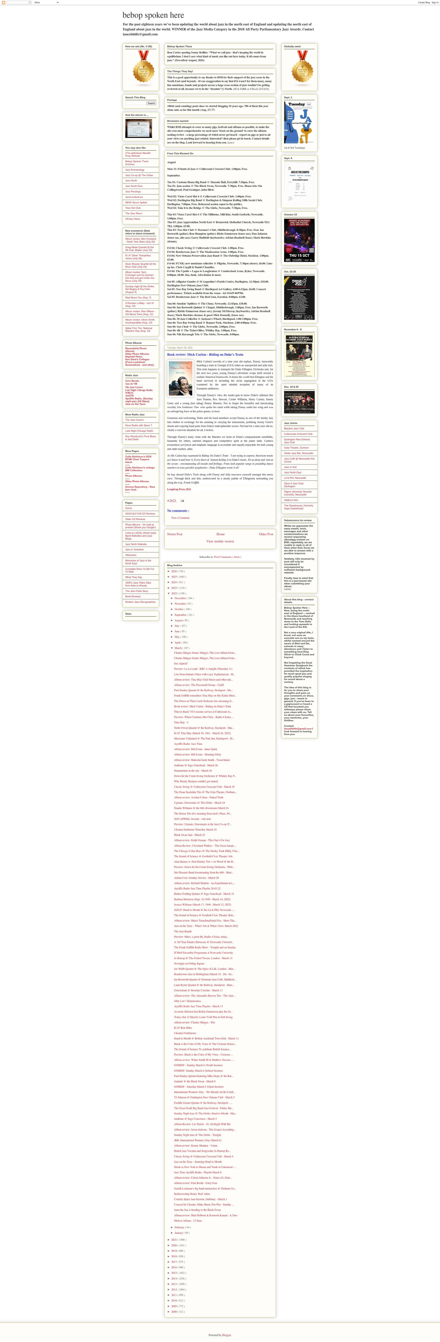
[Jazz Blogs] (302, 86)
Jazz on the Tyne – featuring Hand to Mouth (198, 1161)
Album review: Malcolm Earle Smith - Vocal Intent (202, 760)
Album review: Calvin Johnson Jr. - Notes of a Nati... (203, 1177)
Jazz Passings (133, 191)
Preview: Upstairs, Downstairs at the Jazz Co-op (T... (203, 824)
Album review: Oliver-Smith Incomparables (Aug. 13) (140, 321)
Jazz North (131, 180)
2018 (174, 1256)
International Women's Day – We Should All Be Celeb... (204, 1092)
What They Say (133, 577)
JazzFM (129, 395)
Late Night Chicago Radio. (139, 390)
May (177, 636)
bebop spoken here (153, 14)
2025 (174, 576)
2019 (174, 1251)
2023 (174, 587)
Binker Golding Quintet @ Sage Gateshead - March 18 (204, 893)
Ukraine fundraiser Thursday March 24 (195, 829)
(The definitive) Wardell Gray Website (137, 154)
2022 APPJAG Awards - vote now (192, 819)
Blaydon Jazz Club (294, 428)
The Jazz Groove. (134, 387)
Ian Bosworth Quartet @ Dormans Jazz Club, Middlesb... (205, 979)
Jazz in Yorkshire (134, 549)
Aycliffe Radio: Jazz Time (188, 743)
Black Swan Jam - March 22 (189, 834)
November (180, 603)
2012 (174, 1289)
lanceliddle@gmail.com (297, 728)
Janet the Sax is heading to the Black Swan (197, 1209)
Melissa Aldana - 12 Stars (188, 1220)
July (177, 625)
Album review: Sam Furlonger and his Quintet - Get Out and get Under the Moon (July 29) (140, 276)
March (178, 648)
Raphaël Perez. (134, 356)
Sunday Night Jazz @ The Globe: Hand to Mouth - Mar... (205, 1113)
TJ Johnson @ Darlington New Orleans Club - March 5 (204, 1097)
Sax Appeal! (181, 663)
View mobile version (220, 541)
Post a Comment (180, 517)
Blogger (226, 1335)
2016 (174, 1267)
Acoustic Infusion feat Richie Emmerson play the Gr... (203, 1011)
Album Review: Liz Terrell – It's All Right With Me (202, 1124)
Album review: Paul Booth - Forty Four (195, 1183)
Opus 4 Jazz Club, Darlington (294, 485)
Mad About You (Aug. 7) (138, 297)
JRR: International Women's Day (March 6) (197, 1140)
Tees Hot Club (133, 207)
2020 (174, 1245)
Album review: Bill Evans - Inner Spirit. (196, 749)
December (180, 598)
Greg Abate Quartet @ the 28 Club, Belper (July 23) (139, 248)
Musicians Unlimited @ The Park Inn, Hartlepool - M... (204, 738)
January (179, 1232)
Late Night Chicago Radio (139, 430)
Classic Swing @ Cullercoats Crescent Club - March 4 (203, 1156)
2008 (174, 1311)
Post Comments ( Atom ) (227, 557)
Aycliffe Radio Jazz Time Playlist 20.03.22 (197, 888)
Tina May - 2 (181, 722)
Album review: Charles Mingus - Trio (194, 1022)
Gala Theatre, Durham (296, 447)
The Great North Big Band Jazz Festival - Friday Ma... (203, 1108)
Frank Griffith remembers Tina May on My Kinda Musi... (205, 695)
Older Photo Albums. (137, 353)
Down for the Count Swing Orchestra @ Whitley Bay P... (205, 776)
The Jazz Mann (133, 213)
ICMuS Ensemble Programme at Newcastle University (203, 952)
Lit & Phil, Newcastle (295, 477)
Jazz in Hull (290, 467)
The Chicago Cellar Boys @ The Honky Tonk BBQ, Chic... (207, 851)
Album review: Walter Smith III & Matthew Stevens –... (204, 1060)
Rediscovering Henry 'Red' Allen (192, 1193)
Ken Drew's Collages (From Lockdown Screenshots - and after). (139, 362)
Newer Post (174, 534)
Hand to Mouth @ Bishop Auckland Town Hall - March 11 (206, 1038)
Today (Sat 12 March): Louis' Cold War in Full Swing (203, 1017)
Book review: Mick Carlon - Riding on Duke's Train (202, 706)
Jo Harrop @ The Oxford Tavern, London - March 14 (203, 958)
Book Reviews (133, 596)
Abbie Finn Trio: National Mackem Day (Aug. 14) (138, 329)
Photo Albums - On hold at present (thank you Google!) (140, 526)
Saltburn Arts (291, 500)
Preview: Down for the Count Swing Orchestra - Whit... (204, 867)
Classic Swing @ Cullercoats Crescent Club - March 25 (204, 786)
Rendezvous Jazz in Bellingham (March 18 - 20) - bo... (204, 974)
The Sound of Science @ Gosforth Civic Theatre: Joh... (204, 856)
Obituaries (130, 555)
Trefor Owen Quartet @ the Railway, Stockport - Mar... (204, 727)
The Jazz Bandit (183, 931)
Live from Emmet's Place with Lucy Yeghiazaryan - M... (204, 674)
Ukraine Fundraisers (185, 1033)
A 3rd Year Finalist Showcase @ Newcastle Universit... (204, 942)
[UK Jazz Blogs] (143, 86)
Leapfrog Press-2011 (179, 489)
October (179, 609)
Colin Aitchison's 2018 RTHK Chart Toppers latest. (138, 459)
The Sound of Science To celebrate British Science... (202, 1049)
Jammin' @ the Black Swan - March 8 (195, 1081)
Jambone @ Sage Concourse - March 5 (195, 1118)
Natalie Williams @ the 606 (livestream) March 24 (201, 808)
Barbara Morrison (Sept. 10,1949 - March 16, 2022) (202, 899)
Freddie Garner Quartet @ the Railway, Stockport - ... (203, 1102)
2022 (174, 593)
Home (221, 534)
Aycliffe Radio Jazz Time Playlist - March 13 (198, 1006)
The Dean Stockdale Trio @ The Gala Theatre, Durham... (205, 792)
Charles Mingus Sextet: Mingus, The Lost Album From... (205, 652)
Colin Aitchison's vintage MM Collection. (140, 469)
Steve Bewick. (132, 381)
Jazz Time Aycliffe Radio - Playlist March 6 (198, 1172)
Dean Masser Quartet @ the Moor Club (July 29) (140, 265)
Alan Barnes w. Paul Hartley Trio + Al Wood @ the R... (204, 861)
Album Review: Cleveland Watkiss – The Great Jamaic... (205, 845)
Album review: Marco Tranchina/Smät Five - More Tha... (205, 920)
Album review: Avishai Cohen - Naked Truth (198, 797)
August (179, 620)
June (177, 631)
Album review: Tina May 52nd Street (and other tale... (203, 679)
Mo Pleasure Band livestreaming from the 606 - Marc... (204, 872)
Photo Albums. (133, 475)
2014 (174, 1278)
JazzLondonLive (134, 197)
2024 (174, 582)
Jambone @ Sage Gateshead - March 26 (196, 765)
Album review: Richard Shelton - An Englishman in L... (204, 883)
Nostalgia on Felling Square (189, 963)
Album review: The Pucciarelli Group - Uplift (199, 685)
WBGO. (129, 393)
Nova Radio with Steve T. (138, 425)
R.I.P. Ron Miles (183, 1027)
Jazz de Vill (131, 384)
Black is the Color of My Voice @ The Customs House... (205, 1044)
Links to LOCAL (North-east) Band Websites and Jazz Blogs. (140, 535)
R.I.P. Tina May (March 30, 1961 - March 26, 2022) (202, 733)
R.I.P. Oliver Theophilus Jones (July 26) (138, 257)
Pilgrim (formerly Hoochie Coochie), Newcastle (298, 493)
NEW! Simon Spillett (136, 202)
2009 (174, 1306)
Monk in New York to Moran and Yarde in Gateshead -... (205, 1167)
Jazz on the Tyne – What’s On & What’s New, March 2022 (206, 926)
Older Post (266, 534)
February (180, 1227)
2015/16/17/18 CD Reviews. (140, 513)
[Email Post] (181, 500)
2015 (174, 1272)
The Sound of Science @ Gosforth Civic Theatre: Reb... (204, 915)
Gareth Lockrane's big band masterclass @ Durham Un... (205, 1188)
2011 (174, 1295)
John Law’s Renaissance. (187, 1001)
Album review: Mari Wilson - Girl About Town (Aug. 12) (140, 313)
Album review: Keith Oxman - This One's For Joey (202, 840)
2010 (174, 1300)
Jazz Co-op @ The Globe (139, 175)
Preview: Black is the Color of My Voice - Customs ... (203, 1054)
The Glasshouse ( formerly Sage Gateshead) (298, 507)
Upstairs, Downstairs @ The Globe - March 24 (199, 802)
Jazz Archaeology (134, 169)
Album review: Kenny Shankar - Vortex (196, 1145)
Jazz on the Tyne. (135, 404)
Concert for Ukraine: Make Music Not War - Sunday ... (204, 1204)
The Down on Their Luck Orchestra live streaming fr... (203, 701)
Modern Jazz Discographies (140, 601)
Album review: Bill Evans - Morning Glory (197, 754)
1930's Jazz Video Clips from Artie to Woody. (138, 584)
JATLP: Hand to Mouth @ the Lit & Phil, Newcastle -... (204, 910)
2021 (174, 1239)
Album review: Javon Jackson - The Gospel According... (205, 1129)
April (178, 642)
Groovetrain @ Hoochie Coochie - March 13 (198, 990)
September (181, 614)
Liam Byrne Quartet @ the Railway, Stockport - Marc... (204, 985)
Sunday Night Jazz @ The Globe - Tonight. (198, 1135)
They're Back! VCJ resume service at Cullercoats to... (203, 711)
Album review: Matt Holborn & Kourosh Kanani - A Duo (205, 1215)
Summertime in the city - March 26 (193, 770)
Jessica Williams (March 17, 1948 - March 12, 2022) (202, 904)
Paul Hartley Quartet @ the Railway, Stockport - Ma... (203, 690)
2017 (174, 1262)
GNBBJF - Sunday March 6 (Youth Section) (198, 1065)
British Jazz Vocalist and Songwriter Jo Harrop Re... (202, 1151)
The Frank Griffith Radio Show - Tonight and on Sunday (205, 947)
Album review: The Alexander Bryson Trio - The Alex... (204, 995)
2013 (174, 1284)
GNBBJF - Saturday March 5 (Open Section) (198, 1086)
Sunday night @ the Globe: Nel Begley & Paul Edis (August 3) (140, 289)
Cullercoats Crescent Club (298, 434)
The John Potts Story (136, 591)
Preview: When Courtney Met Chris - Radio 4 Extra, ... (204, 717)
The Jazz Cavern (134, 419)
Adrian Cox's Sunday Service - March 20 (196, 877)
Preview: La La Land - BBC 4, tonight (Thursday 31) (203, 668)
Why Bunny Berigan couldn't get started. (196, 781)
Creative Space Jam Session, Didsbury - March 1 (200, 1199)
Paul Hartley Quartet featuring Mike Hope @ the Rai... (203, 1076)
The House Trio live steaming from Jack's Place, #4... (203, 813)
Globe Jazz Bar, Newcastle (298, 453)
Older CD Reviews (135, 519)
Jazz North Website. (136, 544)
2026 (174, 571)
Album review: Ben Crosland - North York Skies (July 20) (140, 240)
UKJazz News (132, 218)
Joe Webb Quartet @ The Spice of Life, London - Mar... (204, 968)
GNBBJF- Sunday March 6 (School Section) (198, 1070)
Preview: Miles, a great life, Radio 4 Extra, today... (201, 936)
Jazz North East (133, 186)
